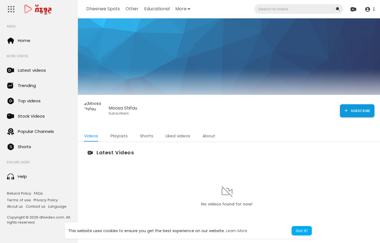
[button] (369, 9)
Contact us (35, 206)
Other (132, 9)
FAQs (38, 193)
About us (15, 206)
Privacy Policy (46, 200)
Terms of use (19, 200)
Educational (157, 9)
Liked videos (178, 136)
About (209, 136)
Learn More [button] (236, 231)
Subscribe (360, 110)
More (181, 9)
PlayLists (119, 136)
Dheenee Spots (103, 9)
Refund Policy (19, 193)
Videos (91, 136)
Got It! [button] (302, 231)
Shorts (146, 136)
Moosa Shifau (122, 108)
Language (57, 206)
